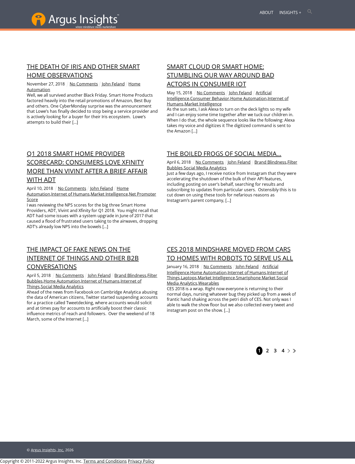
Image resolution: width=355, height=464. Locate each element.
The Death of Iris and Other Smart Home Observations (83, 70)
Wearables (208, 283)
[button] (310, 12)
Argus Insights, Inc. (47, 449)
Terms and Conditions (105, 461)
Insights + (290, 12)
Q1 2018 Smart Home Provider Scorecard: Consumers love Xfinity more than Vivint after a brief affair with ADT (87, 166)
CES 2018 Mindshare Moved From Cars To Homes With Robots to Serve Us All (230, 253)
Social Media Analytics (205, 168)
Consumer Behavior (209, 98)
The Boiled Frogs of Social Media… (224, 153)
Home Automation (248, 98)
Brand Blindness (270, 162)
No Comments (84, 84)
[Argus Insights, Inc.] (75, 27)
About (266, 12)
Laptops (189, 278)
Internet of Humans (70, 194)
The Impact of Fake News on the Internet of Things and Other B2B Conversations (83, 258)
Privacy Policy (141, 461)
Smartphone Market (255, 278)
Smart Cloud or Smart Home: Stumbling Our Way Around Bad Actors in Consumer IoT (220, 75)
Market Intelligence (203, 104)
